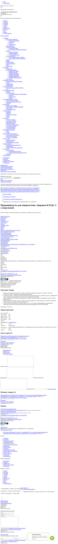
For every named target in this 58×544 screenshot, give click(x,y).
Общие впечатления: (38, 377)
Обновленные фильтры (6, 167)
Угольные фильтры (8, 442)
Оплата (5, 25)
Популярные (6, 157)
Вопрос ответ (6, 28)
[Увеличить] (18, 244)
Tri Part (10, 43)
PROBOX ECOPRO (14, 71)
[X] (7, 279)
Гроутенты (5, 439)
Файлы (2, 241)
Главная (5, 20)
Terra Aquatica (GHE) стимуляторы (17, 58)
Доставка (5, 24)
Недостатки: (4, 377)
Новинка (5, 159)
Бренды (5, 32)
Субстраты (6, 448)
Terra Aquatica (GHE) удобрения (16, 57)
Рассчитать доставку (17, 275)
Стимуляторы (12, 44)
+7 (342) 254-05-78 (5, 12)
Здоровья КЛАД (4, 253)
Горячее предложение (8, 161)
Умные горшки (7, 447)
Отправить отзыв (52, 389)
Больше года (6, 351)
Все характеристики (5, 250)
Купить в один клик (16, 529)
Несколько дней (7, 350)
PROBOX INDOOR (14, 75)
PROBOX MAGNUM (14, 76)
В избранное (4, 343)
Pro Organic (11, 42)
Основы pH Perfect (13, 48)
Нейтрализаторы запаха (9, 449)
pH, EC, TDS (6, 452)
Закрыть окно (4, 427)
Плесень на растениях (6, 181)
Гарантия (5, 23)
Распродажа (6, 162)
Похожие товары (5, 239)
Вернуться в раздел (5, 230)
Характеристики (5, 235)
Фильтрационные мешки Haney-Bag (18, 152)
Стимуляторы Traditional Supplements (18, 49)
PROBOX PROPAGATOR (15, 77)
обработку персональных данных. (17, 528)
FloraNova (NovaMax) (14, 40)
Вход (4, 1)
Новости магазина (6, 176)
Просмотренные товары (6, 429)
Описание (3, 234)
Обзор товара (4, 231)
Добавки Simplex (13, 53)
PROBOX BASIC (13, 72)
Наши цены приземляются (7, 169)
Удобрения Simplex (13, 52)
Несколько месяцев (8, 354)
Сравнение (11, 342)
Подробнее (3, 341)
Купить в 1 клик (13, 273)
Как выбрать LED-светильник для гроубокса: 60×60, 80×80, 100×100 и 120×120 (20, 191)
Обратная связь (4, 500)
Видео (2, 243)
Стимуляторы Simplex (14, 54)
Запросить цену (13, 541)
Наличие (3, 240)
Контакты (5, 22)
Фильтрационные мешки (15, 151)
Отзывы (5, 27)
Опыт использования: (6, 347)
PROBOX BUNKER (14, 73)
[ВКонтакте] (1, 279)
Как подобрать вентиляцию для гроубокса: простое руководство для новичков (19, 189)
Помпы (11, 98)
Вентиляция (6, 446)
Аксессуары (3, 236)
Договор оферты (7, 33)
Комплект (3, 233)
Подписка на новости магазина (8, 171)
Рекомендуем (6, 160)
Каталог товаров (5, 35)
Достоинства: (4, 366)
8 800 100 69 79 (13, 12)
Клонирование (7, 456)
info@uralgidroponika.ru (29, 489)
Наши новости (4, 165)
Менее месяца (6, 352)
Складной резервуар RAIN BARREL (18, 94)
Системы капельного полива (10, 444)
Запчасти (11, 95)
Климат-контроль (7, 453)
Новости (5, 29)
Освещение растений (8, 440)
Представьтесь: (30, 389)
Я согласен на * (14, 528)
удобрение (5, 438)
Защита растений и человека (10, 451)
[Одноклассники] (3, 279)
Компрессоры (12, 96)
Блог (4, 30)
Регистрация (6, 3)
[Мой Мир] (5, 279)
